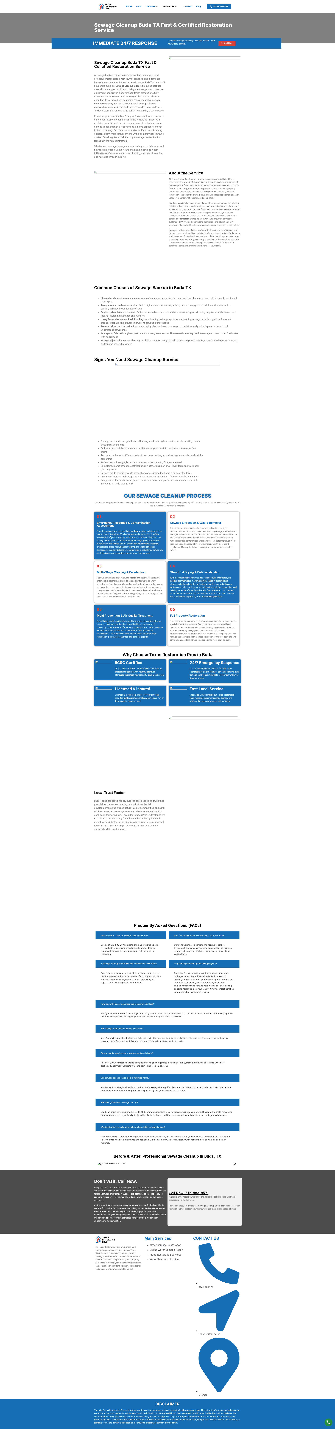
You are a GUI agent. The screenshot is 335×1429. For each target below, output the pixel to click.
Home (129, 6)
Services (150, 6)
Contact (188, 6)
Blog (198, 6)
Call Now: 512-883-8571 (188, 1193)
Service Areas (169, 6)
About (139, 6)
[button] (100, 1164)
